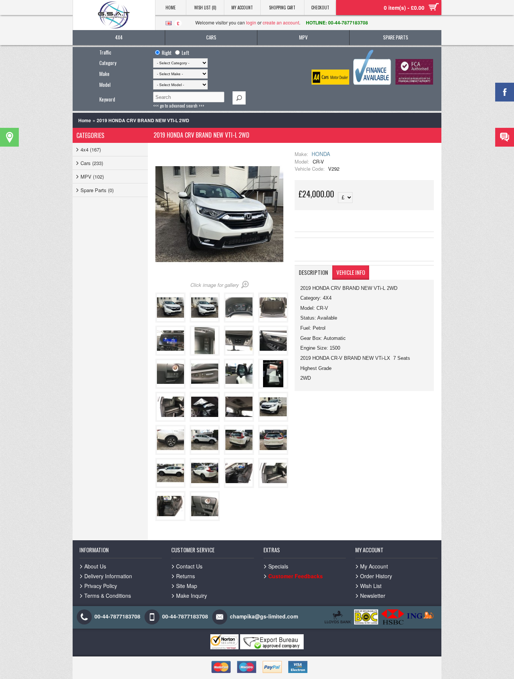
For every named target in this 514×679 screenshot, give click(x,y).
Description (313, 272)
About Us (95, 566)
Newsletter (372, 595)
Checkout (320, 8)
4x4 (119, 37)
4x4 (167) (91, 149)
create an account (281, 22)
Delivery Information (108, 576)
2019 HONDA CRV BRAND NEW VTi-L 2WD (143, 120)
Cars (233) (92, 163)
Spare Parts (395, 37)
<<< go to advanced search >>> (178, 106)
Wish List (371, 586)
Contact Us (189, 566)
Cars (211, 37)
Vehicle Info (350, 272)
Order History (376, 576)
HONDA (321, 154)
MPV (303, 37)
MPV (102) (92, 176)
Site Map (186, 586)
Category (107, 63)
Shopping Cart (282, 8)
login (251, 22)
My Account (242, 8)
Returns (185, 576)
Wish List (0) (205, 8)
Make (104, 73)
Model (105, 84)
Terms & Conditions (107, 595)
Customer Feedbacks (295, 576)
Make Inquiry (191, 595)
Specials (278, 566)
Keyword (107, 99)
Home (171, 8)
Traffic (105, 52)
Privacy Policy (100, 586)
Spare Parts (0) (97, 190)
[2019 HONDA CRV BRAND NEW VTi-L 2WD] (171, 320)
